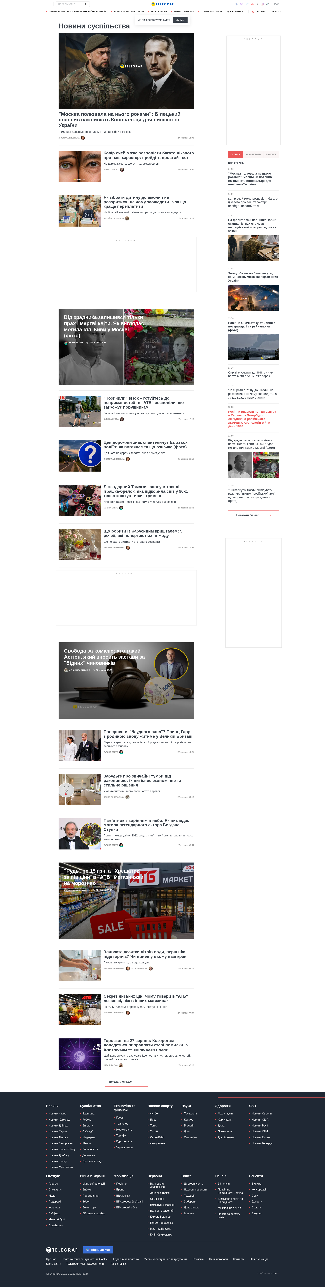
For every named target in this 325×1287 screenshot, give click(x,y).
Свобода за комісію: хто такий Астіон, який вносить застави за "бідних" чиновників (104, 657)
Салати (256, 1207)
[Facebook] (236, 4)
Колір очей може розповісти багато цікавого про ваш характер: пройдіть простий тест (149, 155)
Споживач (55, 1189)
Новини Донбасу (59, 1155)
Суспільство (90, 1106)
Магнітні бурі (57, 1219)
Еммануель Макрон (162, 1204)
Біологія (189, 1125)
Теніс (153, 1125)
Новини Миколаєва (61, 1167)
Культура (54, 1207)
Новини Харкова (59, 1119)
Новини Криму (58, 1161)
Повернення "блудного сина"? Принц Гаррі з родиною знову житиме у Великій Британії (149, 734)
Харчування (225, 1119)
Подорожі (55, 1201)
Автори (260, 11)
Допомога (88, 1155)
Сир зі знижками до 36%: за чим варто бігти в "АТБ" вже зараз (250, 374)
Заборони (190, 1201)
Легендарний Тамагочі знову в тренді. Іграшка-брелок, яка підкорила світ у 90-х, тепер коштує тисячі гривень (146, 491)
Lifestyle (53, 1176)
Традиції (189, 1195)
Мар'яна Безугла (160, 1228)
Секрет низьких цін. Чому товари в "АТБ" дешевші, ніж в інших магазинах (146, 998)
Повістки (121, 1183)
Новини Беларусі (262, 1143)
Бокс (153, 1119)
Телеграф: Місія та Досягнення (85, 1263)
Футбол (154, 1113)
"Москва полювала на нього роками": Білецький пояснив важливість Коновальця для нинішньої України (119, 119)
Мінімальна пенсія (229, 1208)
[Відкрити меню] (48, 4)
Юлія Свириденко (161, 1234)
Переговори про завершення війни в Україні (78, 11)
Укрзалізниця (124, 1147)
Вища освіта (90, 1149)
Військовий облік (126, 1207)
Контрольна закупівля (129, 11)
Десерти (257, 1201)
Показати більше (120, 1081)
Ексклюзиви (159, 11)
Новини (52, 1106)
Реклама (198, 1259)
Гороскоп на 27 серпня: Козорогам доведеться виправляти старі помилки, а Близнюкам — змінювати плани (146, 1045)
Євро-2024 (157, 1137)
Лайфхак (54, 1213)
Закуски (257, 1213)
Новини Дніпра (58, 1125)
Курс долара (124, 1141)
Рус (276, 4)
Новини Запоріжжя (61, 1143)
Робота (86, 1119)
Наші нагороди (218, 1259)
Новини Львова (58, 1137)
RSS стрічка (118, 1263)
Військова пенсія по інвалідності (230, 1200)
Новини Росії (260, 1125)
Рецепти (256, 1176)
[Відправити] (86, 4)
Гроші (120, 1117)
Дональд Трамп (160, 1193)
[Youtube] (252, 4)
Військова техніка (93, 1213)
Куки (166, 19)
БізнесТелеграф (184, 11)
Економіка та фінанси (124, 1108)
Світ (252, 1106)
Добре (180, 20)
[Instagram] (262, 4)
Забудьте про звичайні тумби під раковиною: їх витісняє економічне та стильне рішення (142, 780)
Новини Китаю (261, 1137)
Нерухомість (124, 1129)
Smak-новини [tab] (253, 154)
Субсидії (87, 1131)
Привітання (56, 1225)
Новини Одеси (58, 1131)
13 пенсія (224, 1183)
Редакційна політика (126, 1259)
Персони (155, 1176)
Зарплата (88, 1113)
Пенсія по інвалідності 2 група (230, 1191)
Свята (186, 1176)
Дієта (221, 1125)
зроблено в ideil (268, 1273)
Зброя (86, 1201)
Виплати (87, 1125)
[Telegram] (247, 4)
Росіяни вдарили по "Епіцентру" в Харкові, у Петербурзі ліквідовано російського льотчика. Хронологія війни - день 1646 (253, 419)
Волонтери (89, 1207)
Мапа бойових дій (93, 1183)
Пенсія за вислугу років (229, 1215)
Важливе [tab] (271, 154)
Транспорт (122, 1123)
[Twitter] (257, 4)
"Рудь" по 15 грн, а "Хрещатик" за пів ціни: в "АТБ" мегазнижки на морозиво (103, 877)
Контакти (238, 1259)
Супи (255, 1195)
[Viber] (241, 4)
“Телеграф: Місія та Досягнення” (222, 11)
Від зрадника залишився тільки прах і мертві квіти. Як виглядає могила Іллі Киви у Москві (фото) (104, 326)
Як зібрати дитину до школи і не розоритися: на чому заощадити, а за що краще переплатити (145, 202)
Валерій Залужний (162, 1210)
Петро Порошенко (161, 1222)
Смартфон (190, 1137)
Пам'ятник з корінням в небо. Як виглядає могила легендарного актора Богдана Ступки (146, 825)
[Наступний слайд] (281, 11)
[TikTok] (267, 4)
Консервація (259, 1189)
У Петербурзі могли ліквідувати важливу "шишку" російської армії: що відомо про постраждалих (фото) (252, 495)
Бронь (120, 1189)
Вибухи (87, 1189)
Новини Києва (57, 1113)
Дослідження (226, 1137)
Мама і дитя (225, 1113)
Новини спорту (160, 1106)
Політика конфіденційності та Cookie (85, 1259)
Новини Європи (262, 1113)
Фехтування (157, 1143)
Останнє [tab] (236, 154)
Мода (52, 1195)
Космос (188, 1119)
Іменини (189, 1213)
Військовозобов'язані (129, 1201)
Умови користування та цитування (165, 1259)
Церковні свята (193, 1183)
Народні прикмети (195, 1189)
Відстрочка (123, 1195)
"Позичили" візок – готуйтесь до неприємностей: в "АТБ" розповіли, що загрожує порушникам (144, 402)
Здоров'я (223, 1106)
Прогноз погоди (92, 1161)
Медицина (88, 1137)
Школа (86, 1143)
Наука (186, 1106)
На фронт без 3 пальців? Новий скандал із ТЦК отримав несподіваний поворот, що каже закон (252, 225)
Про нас (51, 1259)
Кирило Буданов (160, 1216)
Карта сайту (53, 1263)
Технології (190, 1113)
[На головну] (162, 4)
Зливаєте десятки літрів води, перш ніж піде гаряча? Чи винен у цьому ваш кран (145, 954)
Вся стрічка (236, 162)
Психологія (225, 1131)
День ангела (191, 1207)
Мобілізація (124, 1176)
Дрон (187, 1131)
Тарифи (121, 1135)
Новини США (260, 1119)
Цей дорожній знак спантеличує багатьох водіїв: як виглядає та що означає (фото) (146, 444)
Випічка (256, 1183)
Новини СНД (260, 1131)
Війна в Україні (92, 1176)
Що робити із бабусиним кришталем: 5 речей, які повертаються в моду (143, 533)
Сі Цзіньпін (157, 1198)
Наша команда (259, 1259)
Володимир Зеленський (157, 1185)
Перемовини (90, 1195)
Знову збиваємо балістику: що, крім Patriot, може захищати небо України (253, 277)
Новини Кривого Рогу (62, 1149)
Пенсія (220, 1176)
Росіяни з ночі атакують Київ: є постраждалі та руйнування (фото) (251, 326)
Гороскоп (278, 11)
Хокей (154, 1131)
